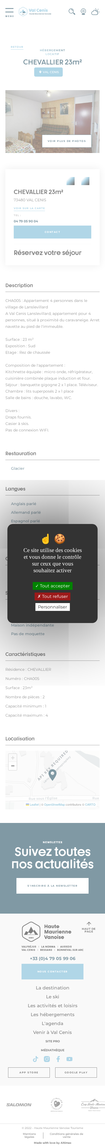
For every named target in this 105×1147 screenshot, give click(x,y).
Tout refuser (54, 596)
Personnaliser (52, 607)
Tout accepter (54, 585)
